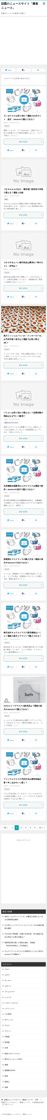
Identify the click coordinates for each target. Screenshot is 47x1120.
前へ (6, 828)
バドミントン (10, 1008)
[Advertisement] (23, 41)
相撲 (6, 1065)
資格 (6, 1087)
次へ (41, 828)
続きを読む (23, 142)
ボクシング (9, 1020)
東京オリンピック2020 (13, 1059)
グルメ (7, 272)
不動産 (7, 1037)
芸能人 (7, 1082)
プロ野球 (8, 1014)
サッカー (8, 980)
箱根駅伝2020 (10, 1070)
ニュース (8, 997)
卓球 (6, 1048)
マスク (7, 126)
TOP (21, 1100)
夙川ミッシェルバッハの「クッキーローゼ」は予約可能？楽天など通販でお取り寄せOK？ (23, 339)
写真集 (7, 1042)
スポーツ (8, 986)
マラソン (8, 1031)
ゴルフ (7, 975)
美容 (6, 199)
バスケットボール (11, 1003)
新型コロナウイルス (11, 423)
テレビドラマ (10, 992)
